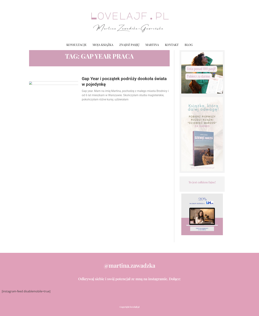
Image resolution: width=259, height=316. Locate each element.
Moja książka (102, 45)
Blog (189, 45)
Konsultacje (76, 45)
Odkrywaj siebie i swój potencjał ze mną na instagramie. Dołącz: (129, 278)
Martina (152, 45)
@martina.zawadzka (129, 265)
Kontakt (172, 45)
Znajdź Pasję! (129, 45)
